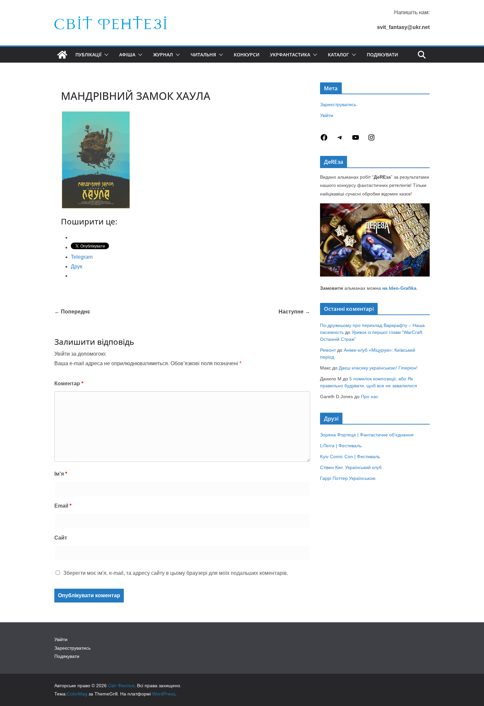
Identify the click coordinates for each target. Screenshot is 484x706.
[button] (105, 54)
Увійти (326, 115)
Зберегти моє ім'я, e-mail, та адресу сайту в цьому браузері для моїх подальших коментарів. (175, 573)
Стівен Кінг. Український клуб (351, 467)
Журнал (163, 54)
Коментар (68, 383)
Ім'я (60, 474)
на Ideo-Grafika (399, 288)
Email (62, 506)
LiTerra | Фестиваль (341, 445)
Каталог (338, 54)
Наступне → (294, 311)
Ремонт (328, 350)
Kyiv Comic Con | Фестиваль (350, 456)
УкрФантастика (290, 54)
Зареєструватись (338, 104)
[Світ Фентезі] (62, 55)
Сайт (60, 538)
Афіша (127, 54)
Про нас (369, 396)
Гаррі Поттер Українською (348, 478)
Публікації (88, 54)
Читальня (203, 54)
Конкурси (246, 54)
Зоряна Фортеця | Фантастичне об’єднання (367, 434)
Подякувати (382, 54)
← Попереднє (72, 311)
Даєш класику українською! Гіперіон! (378, 367)
